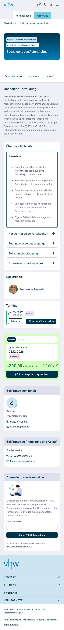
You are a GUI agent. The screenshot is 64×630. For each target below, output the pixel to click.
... (18, 23)
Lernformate (13, 600)
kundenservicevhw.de (22, 461)
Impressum (15, 619)
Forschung (42, 15)
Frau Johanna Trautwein (32, 289)
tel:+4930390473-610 (21, 456)
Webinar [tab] (11, 340)
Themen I (10, 584)
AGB (6, 619)
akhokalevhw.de (19, 426)
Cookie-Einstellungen (47, 619)
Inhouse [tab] (21, 340)
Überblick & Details (13, 76)
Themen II (10, 592)
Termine (49, 76)
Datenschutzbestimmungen (19, 546)
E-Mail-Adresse (13, 521)
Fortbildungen (23, 15)
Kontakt (10, 577)
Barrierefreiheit (11, 624)
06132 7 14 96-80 (18, 421)
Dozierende (34, 76)
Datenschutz (29, 619)
